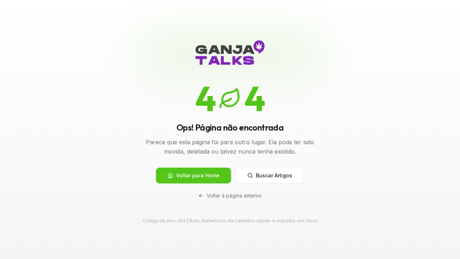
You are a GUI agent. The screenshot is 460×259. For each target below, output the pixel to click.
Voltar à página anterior (234, 195)
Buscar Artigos (274, 175)
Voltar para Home (198, 175)
